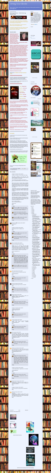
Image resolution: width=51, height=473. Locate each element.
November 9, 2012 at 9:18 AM (22, 374)
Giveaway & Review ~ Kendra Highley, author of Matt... (36, 223)
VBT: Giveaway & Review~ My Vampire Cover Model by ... (36, 244)
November (33, 215)
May (33, 272)
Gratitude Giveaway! (35, 240)
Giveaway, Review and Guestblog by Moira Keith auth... (36, 263)
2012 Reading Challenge (39, 165)
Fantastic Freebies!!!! (35, 236)
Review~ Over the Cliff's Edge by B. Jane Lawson (36, 220)
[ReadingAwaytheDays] (33, 445)
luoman (27, 467)
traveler (13, 319)
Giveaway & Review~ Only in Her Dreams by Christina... (36, 265)
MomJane (13, 283)
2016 (32, 208)
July (33, 270)
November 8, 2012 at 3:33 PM (22, 301)
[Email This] (22, 168)
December (33, 214)
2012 (32, 213)
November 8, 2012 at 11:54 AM (23, 265)
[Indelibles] (34, 176)
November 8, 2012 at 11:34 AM (22, 236)
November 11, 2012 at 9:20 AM (19, 387)
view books (40, 172)
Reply (12, 204)
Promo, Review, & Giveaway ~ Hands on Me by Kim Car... (36, 250)
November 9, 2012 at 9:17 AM (22, 355)
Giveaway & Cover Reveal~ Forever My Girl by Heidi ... (36, 237)
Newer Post (11, 410)
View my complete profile (34, 22)
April (33, 273)
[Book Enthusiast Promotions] (17, 435)
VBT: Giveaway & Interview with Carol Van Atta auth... (36, 216)
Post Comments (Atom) (17, 411)
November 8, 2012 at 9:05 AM (19, 227)
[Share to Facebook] (24, 168)
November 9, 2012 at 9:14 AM (22, 341)
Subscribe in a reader (34, 83)
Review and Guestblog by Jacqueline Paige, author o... (36, 254)
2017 (32, 207)
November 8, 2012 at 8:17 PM (17, 332)
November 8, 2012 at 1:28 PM (19, 283)
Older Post (26, 410)
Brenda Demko (16, 207)
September (33, 267)
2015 (32, 209)
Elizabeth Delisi (16, 236)
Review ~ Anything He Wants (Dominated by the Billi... (36, 227)
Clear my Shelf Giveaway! (35, 245)
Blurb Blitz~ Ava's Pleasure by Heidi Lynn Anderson (36, 225)
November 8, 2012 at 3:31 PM (22, 277)
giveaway (13, 169)
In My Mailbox (34, 257)
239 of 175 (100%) (39, 171)
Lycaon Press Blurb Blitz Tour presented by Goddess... (36, 242)
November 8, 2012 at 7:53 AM (23, 207)
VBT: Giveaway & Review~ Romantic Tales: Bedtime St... (36, 239)
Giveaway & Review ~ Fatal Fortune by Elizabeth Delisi (36, 251)
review (16, 169)
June (33, 271)
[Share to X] (23, 168)
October (33, 266)
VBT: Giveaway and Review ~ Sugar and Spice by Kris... (36, 218)
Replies (14, 206)
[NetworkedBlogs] (39, 175)
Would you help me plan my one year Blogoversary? (36, 261)
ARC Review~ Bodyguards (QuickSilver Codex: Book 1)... (36, 247)
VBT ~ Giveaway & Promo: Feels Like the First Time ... (36, 233)
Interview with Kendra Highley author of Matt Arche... (36, 222)
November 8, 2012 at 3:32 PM (22, 288)
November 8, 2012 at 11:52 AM (23, 217)
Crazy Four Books (18, 3)
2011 (32, 278)
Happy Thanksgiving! (35, 228)
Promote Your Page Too (33, 38)
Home (19, 410)
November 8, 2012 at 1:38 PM (18, 294)
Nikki (12, 332)
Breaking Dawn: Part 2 (35, 248)
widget (40, 98)
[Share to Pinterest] (25, 168)
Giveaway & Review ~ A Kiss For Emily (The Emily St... (36, 230)
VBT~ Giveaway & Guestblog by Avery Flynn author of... (36, 232)
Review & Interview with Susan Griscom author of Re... (36, 259)
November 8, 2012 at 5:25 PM (22, 326)
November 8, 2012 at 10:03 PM (19, 367)
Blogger (33, 467)
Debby (13, 294)
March (33, 274)
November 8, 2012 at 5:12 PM (18, 319)
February (33, 275)
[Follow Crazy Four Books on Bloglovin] (34, 24)
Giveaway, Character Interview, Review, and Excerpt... (36, 256)
